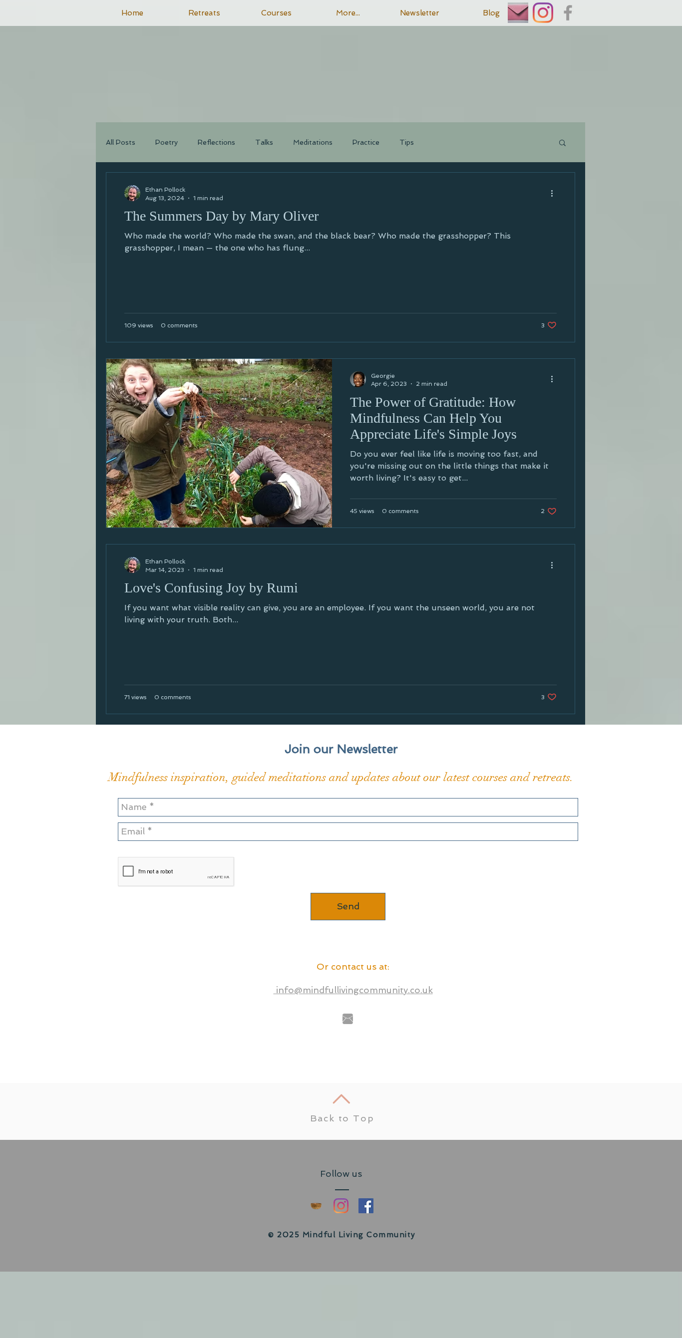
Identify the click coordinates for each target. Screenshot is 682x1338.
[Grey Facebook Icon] (568, 12)
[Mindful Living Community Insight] (316, 1205)
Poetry (166, 142)
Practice (365, 142)
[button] (562, 143)
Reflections (216, 142)
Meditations (313, 142)
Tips (406, 142)
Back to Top (342, 1118)
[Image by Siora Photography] (518, 12)
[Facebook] (365, 1205)
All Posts (120, 142)
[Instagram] (543, 12)
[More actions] (555, 193)
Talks (264, 142)
